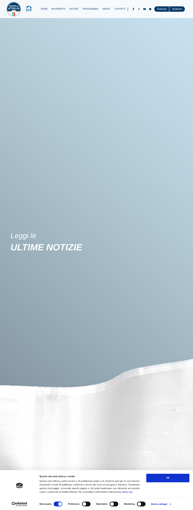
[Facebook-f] (133, 9)
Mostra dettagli (159, 504)
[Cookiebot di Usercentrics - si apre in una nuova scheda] (19, 504)
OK (167, 478)
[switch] (86, 504)
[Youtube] (144, 9)
